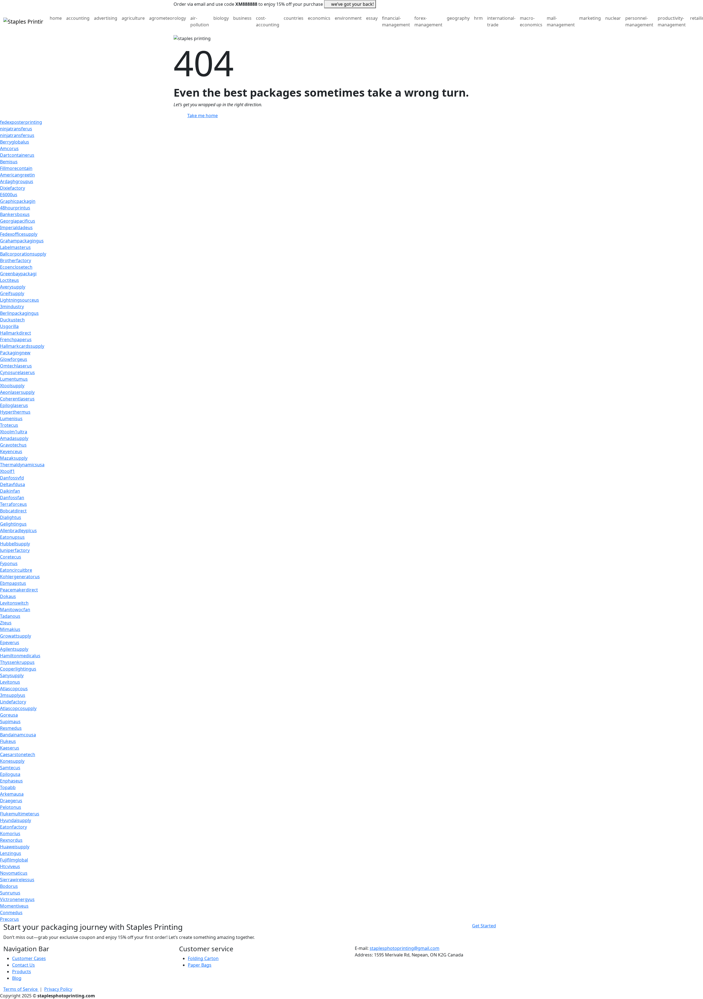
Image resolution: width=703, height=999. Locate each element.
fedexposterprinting (21, 122)
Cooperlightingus (18, 669)
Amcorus (9, 148)
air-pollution (199, 21)
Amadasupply (14, 438)
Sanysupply (12, 675)
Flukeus (8, 741)
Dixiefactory (12, 188)
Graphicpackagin (17, 201)
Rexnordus (11, 840)
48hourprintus (15, 208)
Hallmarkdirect (15, 333)
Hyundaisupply (15, 820)
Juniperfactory (15, 550)
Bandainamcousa (18, 735)
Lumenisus (11, 419)
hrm (478, 18)
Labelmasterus (15, 247)
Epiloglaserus (14, 405)
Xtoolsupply (12, 386)
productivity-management (672, 21)
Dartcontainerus (17, 155)
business (242, 18)
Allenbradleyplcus (18, 530)
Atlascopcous (14, 689)
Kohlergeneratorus (20, 577)
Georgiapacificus (17, 221)
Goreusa (9, 715)
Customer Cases (29, 958)
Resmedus (11, 728)
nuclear (613, 18)
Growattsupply (15, 636)
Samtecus (10, 768)
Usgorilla (9, 326)
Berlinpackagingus (19, 313)
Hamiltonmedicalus (20, 656)
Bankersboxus (15, 214)
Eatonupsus (12, 537)
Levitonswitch (14, 603)
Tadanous (10, 616)
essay (372, 18)
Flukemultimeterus (19, 814)
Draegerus (11, 801)
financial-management (396, 21)
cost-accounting (267, 21)
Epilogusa (10, 774)
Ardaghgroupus (16, 181)
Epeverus (9, 642)
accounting (78, 18)
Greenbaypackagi (18, 274)
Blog (16, 978)
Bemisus (9, 162)
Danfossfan (12, 498)
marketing (590, 18)
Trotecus (9, 425)
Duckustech (12, 320)
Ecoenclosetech (16, 267)
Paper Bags (199, 965)
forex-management (428, 21)
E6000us (8, 195)
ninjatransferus (16, 129)
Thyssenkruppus (17, 662)
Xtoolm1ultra (13, 432)
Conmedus (11, 913)
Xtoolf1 (7, 471)
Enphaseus (11, 781)
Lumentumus (14, 379)
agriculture (133, 18)
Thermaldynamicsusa (22, 465)
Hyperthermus (15, 412)
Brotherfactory (15, 260)
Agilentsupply (14, 649)
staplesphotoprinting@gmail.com (404, 948)
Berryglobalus (14, 142)
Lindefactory (13, 702)
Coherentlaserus (17, 399)
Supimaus (10, 722)
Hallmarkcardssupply (22, 346)
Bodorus (9, 886)
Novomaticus (13, 873)
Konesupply (12, 761)
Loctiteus (9, 280)
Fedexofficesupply (18, 234)
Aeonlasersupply (17, 392)
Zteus (6, 623)
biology (221, 18)
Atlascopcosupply (18, 708)
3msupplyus (12, 695)
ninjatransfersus (17, 135)
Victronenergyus (17, 899)
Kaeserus (9, 748)
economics (319, 18)
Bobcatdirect (13, 511)
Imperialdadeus (16, 228)
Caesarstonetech (17, 754)
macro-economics (531, 21)
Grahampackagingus (22, 241)
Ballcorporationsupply (23, 254)
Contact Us (23, 965)
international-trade (501, 21)
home (56, 18)
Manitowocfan (15, 610)
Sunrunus (10, 893)
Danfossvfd (12, 478)
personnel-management (639, 21)
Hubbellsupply (15, 544)
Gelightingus (13, 524)
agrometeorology (167, 18)
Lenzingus (10, 853)
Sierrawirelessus (17, 880)
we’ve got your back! (352, 4)
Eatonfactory (13, 827)
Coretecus (10, 557)
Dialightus (10, 517)
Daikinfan (10, 491)
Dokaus (8, 596)
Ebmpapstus (13, 583)
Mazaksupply (13, 458)
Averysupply (12, 287)
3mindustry (12, 307)
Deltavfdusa (12, 484)
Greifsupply (12, 293)
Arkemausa (12, 794)
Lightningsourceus (19, 300)
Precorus (9, 919)
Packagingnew (15, 353)
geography (458, 18)
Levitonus (10, 682)
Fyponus (9, 563)
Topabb (8, 787)
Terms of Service (21, 989)
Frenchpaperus (16, 339)
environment (348, 18)
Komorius (10, 833)
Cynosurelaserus (17, 372)
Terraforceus (13, 504)
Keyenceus (11, 451)
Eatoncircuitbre (16, 570)
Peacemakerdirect (19, 590)
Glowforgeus (13, 359)
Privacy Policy (58, 989)
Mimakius (10, 629)
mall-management (561, 21)
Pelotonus (10, 807)
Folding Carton (203, 958)
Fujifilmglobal (14, 860)
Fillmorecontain (16, 168)
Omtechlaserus (16, 366)
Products (21, 972)
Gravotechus (13, 445)
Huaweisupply (14, 847)
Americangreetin (17, 175)
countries (293, 18)
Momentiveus (14, 906)
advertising (105, 18)
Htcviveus (10, 866)
